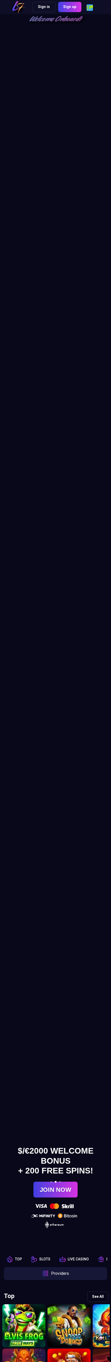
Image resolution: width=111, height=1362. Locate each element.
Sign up (69, 7)
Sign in (44, 7)
